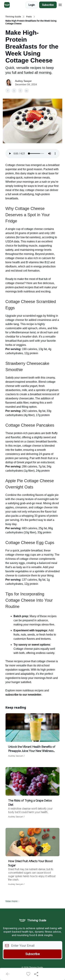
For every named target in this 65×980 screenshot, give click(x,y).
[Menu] (60, 4)
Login (32, 4)
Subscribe (48, 4)
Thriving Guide (13, 16)
